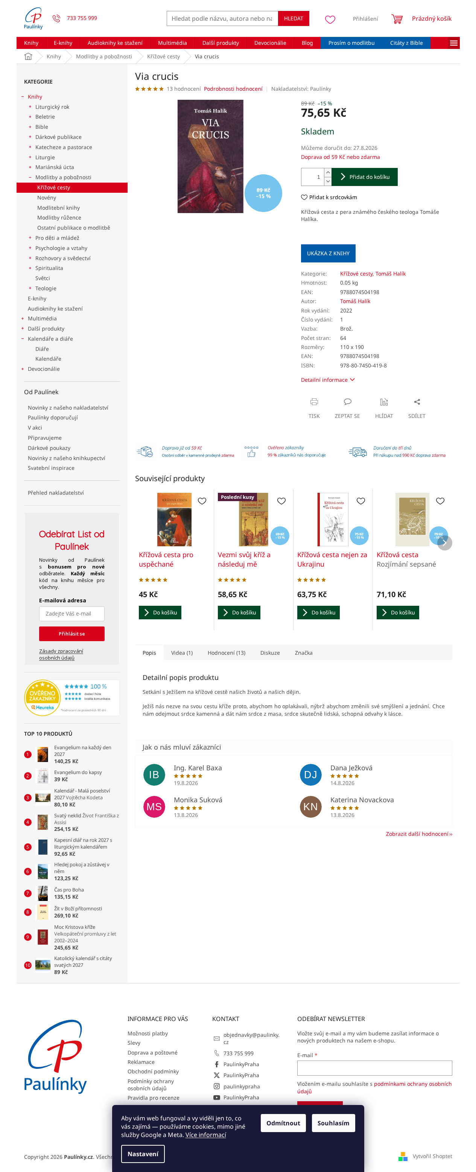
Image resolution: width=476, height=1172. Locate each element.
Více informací (206, 1135)
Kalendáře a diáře (50, 338)
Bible (41, 126)
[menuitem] (31, 43)
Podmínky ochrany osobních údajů (151, 1085)
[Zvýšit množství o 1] (328, 172)
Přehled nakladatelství (56, 492)
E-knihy (37, 298)
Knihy (35, 96)
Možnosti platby (148, 1033)
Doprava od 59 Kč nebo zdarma (340, 156)
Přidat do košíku (370, 176)
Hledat (293, 18)
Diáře (42, 348)
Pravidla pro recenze (153, 1097)
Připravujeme (45, 437)
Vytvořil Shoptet (432, 1156)
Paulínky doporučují (53, 417)
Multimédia (42, 318)
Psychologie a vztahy (61, 247)
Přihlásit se (72, 633)
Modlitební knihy (58, 207)
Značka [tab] (304, 652)
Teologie (45, 288)
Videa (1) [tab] (182, 652)
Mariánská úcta (54, 167)
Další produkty (46, 328)
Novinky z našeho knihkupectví (66, 458)
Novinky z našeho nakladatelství (68, 407)
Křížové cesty (53, 187)
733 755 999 (239, 1053)
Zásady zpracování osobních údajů (61, 654)
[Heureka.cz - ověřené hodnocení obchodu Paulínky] (72, 698)
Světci (42, 278)
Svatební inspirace (51, 467)
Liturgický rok (52, 106)
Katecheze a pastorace (63, 147)
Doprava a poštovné (153, 1052)
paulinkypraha (242, 1086)
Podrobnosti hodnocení (233, 88)
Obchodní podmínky (153, 1071)
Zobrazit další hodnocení (417, 833)
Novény (46, 197)
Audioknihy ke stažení (55, 308)
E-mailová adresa (62, 600)
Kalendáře (48, 358)
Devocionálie (44, 368)
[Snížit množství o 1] (328, 181)
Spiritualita (49, 267)
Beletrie (45, 116)
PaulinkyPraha (241, 1064)
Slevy (134, 1042)
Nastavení (143, 1154)
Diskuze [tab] (270, 652)
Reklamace (141, 1061)
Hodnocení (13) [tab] (226, 652)
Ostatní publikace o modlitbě (73, 227)
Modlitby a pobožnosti (63, 177)
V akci (35, 427)
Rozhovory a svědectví (63, 258)
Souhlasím (334, 1123)
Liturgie (45, 157)
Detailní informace (324, 379)
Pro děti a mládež (57, 237)
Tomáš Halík (391, 273)
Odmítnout (283, 1123)
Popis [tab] (149, 652)
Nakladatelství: (301, 88)
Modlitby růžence (59, 217)
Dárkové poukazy (49, 447)
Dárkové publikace (58, 136)
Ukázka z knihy (328, 253)
